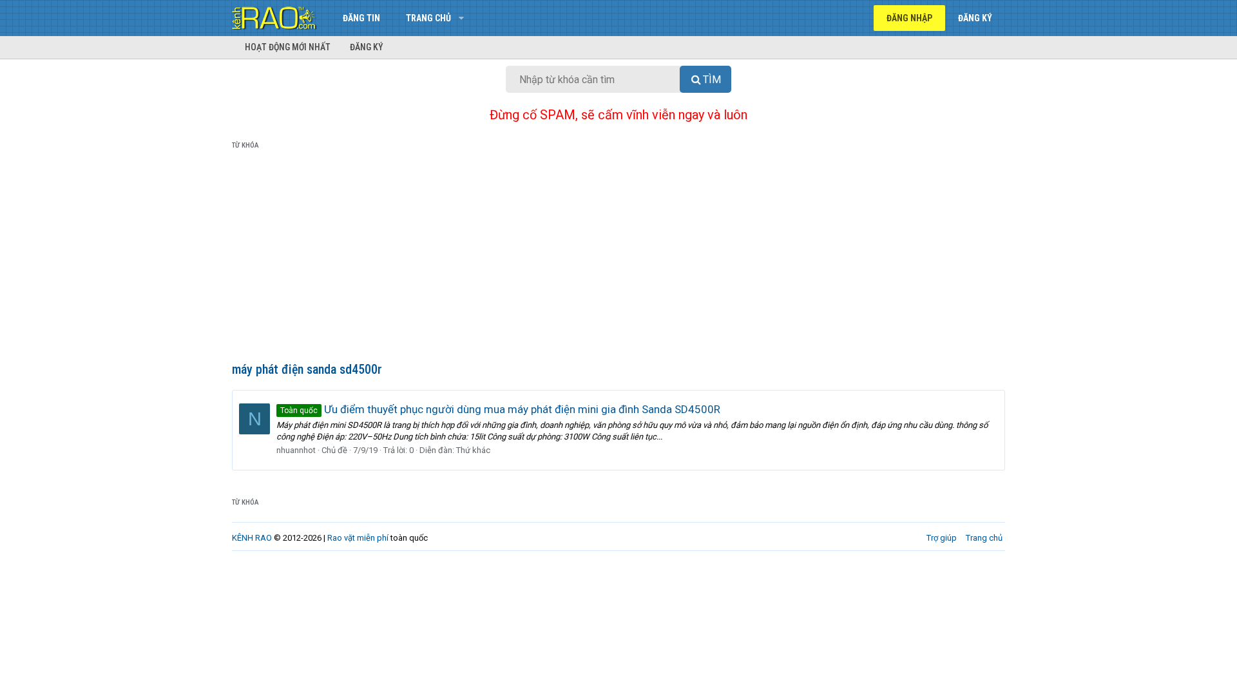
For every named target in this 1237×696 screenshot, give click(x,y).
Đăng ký (366, 47)
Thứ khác (473, 450)
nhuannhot (296, 450)
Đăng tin (361, 18)
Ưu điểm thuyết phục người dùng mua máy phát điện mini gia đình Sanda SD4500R (500, 409)
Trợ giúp (941, 538)
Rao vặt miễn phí (357, 538)
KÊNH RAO (252, 538)
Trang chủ (428, 18)
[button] (461, 18)
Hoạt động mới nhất (288, 47)
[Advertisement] (618, 258)
